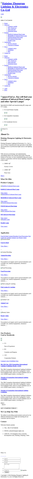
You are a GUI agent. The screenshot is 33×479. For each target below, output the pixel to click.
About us (6, 25)
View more (4, 193)
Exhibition (11, 50)
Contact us (7, 53)
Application (7, 42)
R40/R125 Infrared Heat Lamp (16, 34)
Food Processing (23, 236)
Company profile (12, 26)
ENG (5, 90)
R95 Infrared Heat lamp (14, 39)
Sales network (12, 29)
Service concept (12, 43)
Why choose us (12, 28)
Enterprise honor (12, 31)
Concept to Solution (13, 45)
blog (9, 51)
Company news (12, 48)
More (2, 175)
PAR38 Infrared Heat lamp (15, 37)
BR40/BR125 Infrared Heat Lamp (17, 36)
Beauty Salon (22, 238)
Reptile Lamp (11, 40)
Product (6, 32)
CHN (2, 14)
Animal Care (15, 238)
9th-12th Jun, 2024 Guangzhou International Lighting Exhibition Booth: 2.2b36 (14, 365)
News (5, 47)
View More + (4, 246)
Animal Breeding (13, 236)
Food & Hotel (4, 236)
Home (6, 23)
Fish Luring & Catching (8, 287)
